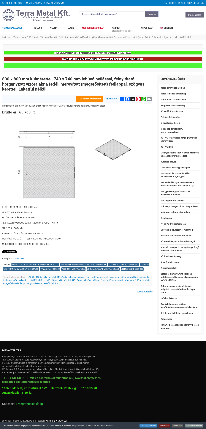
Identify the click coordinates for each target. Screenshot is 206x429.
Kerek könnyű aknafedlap (173, 88)
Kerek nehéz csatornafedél (173, 99)
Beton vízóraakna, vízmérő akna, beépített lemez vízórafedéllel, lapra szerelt (178, 289)
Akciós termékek (168, 268)
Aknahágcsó (166, 218)
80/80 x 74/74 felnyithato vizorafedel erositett (36, 265)
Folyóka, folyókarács (170, 117)
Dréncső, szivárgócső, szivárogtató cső (179, 206)
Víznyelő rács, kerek (170, 123)
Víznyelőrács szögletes (172, 111)
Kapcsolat (9, 404)
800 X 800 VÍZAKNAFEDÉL (74, 269)
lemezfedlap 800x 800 (132, 269)
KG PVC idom (167, 147)
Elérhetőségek (13, 3)
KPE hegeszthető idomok (173, 200)
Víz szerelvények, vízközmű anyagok (178, 241)
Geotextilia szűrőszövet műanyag (177, 230)
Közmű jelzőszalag (170, 262)
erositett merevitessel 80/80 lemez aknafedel (84, 265)
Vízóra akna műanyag (171, 256)
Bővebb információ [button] (194, 425)
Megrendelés (194, 15)
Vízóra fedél (18, 258)
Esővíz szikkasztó (169, 298)
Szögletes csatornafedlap (173, 105)
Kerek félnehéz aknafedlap (173, 93)
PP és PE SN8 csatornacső (173, 224)
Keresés (152, 14)
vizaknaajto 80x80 (51, 269)
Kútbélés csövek (168, 162)
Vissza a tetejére (144, 291)
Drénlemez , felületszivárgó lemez (177, 313)
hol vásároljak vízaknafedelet (103, 269)
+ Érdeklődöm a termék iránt (89, 99)
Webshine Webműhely (56, 421)
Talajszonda (166, 319)
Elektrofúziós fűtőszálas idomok (176, 235)
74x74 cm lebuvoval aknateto (123, 265)
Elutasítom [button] (164, 425)
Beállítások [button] (177, 425)
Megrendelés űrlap (30, 404)
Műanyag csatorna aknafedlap (175, 212)
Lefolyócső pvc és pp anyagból (175, 167)
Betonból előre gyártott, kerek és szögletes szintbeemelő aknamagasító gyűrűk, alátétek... (179, 277)
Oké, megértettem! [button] (148, 425)
